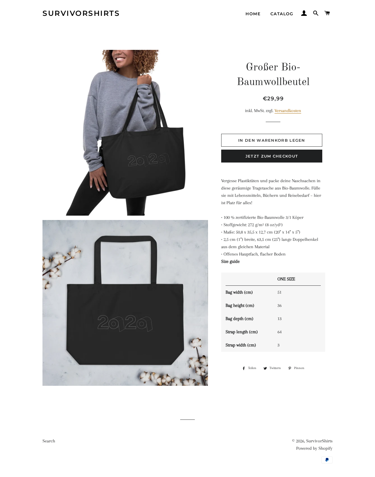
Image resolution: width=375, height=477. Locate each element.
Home (253, 13)
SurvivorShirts (81, 13)
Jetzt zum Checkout (272, 156)
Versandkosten (288, 110)
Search (48, 441)
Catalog (282, 13)
